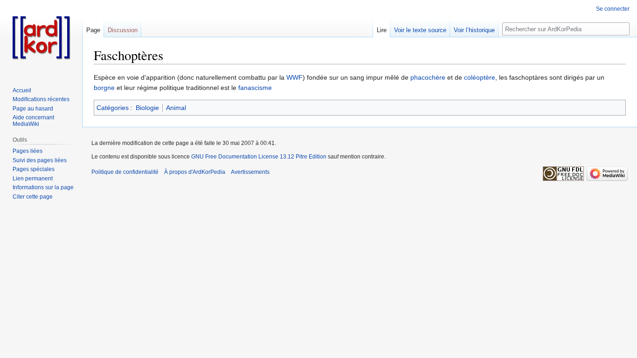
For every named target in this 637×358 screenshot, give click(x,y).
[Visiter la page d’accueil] (41, 37)
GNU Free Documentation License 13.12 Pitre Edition (258, 156)
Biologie (147, 107)
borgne (104, 87)
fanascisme (255, 87)
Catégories (113, 107)
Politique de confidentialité (125, 172)
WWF (294, 77)
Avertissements (250, 172)
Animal (176, 107)
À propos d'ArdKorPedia (194, 172)
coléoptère (479, 77)
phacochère (427, 77)
